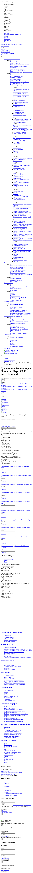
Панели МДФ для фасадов (17, 311)
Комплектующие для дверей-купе (19, 82)
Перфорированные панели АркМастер (20, 314)
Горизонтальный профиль (20, 211)
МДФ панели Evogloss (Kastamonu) (13, 680)
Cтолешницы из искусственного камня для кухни (17, 649)
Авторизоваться (5, 858)
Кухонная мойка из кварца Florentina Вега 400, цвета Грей (16, 484)
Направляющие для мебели (20, 244)
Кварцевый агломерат (19, 159)
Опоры (15, 255)
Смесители (16, 166)
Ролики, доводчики (18, 214)
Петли (5, 743)
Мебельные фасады (15, 79)
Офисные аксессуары (10, 753)
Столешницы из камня (16, 337)
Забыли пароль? (5, 836)
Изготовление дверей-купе (17, 69)
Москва (6, 560)
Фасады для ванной (18, 113)
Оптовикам (7, 39)
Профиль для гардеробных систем (22, 224)
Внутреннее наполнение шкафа (22, 250)
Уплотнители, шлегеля (19, 215)
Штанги (6, 762)
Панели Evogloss (18, 176)
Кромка (15, 151)
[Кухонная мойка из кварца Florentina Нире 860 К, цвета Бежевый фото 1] (16, 388)
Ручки (5, 747)
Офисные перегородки (19, 122)
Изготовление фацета (19, 105)
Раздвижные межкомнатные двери (22, 129)
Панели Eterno (17, 178)
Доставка (7, 781)
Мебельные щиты (18, 149)
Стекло (15, 192)
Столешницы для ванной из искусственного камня (21, 95)
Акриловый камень (15, 278)
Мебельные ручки (18, 247)
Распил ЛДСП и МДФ (19, 140)
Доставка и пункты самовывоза (12, 34)
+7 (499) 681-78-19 (14, 350)
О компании (7, 788)
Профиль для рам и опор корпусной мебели (16, 714)
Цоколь (15, 258)
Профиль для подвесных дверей (22, 217)
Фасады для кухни (18, 110)
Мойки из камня (17, 163)
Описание (3, 427)
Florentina (28, 378)
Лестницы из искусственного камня (14, 652)
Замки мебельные (8, 755)
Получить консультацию (7, 53)
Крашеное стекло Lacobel (11, 696)
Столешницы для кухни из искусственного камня (20, 92)
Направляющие (8, 745)
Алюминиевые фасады (19, 115)
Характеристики (11, 427)
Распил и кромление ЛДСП (17, 70)
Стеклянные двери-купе (20, 132)
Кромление (16, 143)
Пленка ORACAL (18, 198)
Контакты (6, 33)
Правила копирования (10, 795)
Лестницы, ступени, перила (21, 97)
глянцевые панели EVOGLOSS (18, 310)
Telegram (12, 351)
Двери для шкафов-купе (20, 128)
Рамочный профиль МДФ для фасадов (20, 313)
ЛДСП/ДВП (13, 308)
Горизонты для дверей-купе (11, 731)
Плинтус (15, 152)
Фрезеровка (16, 142)
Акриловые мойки (18, 168)
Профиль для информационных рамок (14, 715)
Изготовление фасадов (16, 304)
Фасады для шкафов (18, 112)
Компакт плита (17, 161)
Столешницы (14, 74)
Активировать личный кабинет (8, 837)
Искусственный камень (16, 76)
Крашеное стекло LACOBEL (21, 196)
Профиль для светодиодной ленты (22, 238)
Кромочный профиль (19, 222)
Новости (6, 792)
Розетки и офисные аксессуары (22, 251)
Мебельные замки (18, 252)
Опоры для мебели (9, 758)
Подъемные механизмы (19, 245)
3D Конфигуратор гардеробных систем (21, 72)
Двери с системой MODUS (20, 130)
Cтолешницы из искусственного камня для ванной (18, 650)
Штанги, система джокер (20, 260)
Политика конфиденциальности (13, 793)
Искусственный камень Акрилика (22, 158)
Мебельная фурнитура (16, 85)
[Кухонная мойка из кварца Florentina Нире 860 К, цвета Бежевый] (16, 385)
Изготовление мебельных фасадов (19, 64)
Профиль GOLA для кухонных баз (22, 240)
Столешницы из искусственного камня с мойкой (17, 657)
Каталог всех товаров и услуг (12, 59)
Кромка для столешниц (10, 640)
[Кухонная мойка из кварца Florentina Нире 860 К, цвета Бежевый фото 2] (16, 391)
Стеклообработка (15, 63)
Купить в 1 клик (10, 426)
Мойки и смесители (15, 77)
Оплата (6, 36)
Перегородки (7, 728)
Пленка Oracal (17, 103)
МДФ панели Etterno (16, 307)
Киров (5, 562)
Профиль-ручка (17, 209)
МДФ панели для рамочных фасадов (14, 681)
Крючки (15, 261)
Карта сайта (7, 790)
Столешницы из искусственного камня (21, 265)
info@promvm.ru (5, 46)
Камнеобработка (14, 62)
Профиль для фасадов (19, 221)
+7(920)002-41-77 (5, 52)
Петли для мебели (18, 242)
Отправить (3, 809)
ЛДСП (15, 175)
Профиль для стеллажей (20, 227)
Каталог (3, 49)
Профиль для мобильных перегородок (14, 711)
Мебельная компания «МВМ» (9, 774)
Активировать (4, 860)
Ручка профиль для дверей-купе (12, 730)
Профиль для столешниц (10, 718)
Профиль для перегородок (20, 225)
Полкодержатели (18, 257)
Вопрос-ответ (7, 40)
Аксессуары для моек (19, 169)
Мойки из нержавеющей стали (21, 165)
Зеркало (15, 194)
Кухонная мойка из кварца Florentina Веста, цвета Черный (16, 520)
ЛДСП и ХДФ (8, 677)
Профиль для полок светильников (22, 234)
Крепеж (15, 254)
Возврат (6, 37)
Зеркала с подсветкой (19, 199)
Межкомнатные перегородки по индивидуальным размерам (22, 120)
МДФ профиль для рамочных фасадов (14, 683)
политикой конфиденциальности (22, 805)
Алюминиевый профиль (17, 83)
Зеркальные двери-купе (19, 133)
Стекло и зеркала (15, 80)
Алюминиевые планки (19, 153)
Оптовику (7, 786)
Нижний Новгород (9, 559)
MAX (10, 349)
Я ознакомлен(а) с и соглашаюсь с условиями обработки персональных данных (16, 806)
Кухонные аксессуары (19, 248)
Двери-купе (7, 727)
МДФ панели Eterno (9, 678)
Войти (18, 837)
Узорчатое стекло (18, 195)
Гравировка (16, 106)
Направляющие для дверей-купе (22, 212)
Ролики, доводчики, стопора (11, 736)
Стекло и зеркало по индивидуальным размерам (20, 101)
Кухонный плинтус (9, 638)
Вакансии (6, 42)
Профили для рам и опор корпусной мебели (20, 229)
